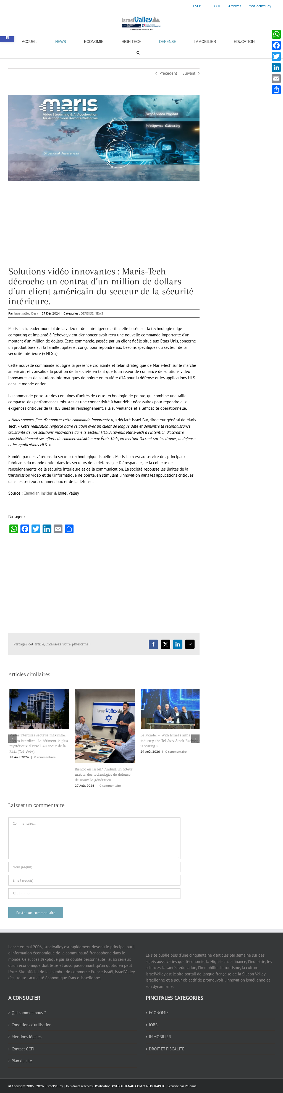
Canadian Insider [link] (38, 493)
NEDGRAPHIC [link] (155, 1086)
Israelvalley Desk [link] (26, 313)
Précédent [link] (168, 73)
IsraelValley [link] (54, 1086)
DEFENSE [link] (87, 313)
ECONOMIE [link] (159, 1012)
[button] (12, 738)
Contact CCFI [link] (23, 1049)
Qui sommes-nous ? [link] (29, 1012)
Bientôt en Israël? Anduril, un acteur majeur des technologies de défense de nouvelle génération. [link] (103, 774)
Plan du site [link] (22, 1060)
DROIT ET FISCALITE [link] (166, 1049)
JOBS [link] (153, 1024)
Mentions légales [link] (26, 1036)
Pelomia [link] (190, 1086)
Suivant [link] (188, 73)
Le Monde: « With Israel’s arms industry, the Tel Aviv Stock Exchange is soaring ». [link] (170, 740)
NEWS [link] (99, 313)
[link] (200, 6)
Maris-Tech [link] (17, 328)
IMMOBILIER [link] (160, 1036)
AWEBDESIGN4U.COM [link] (126, 1086)
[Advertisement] (104, 227)
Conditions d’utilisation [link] (31, 1024)
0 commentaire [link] (43, 757)
